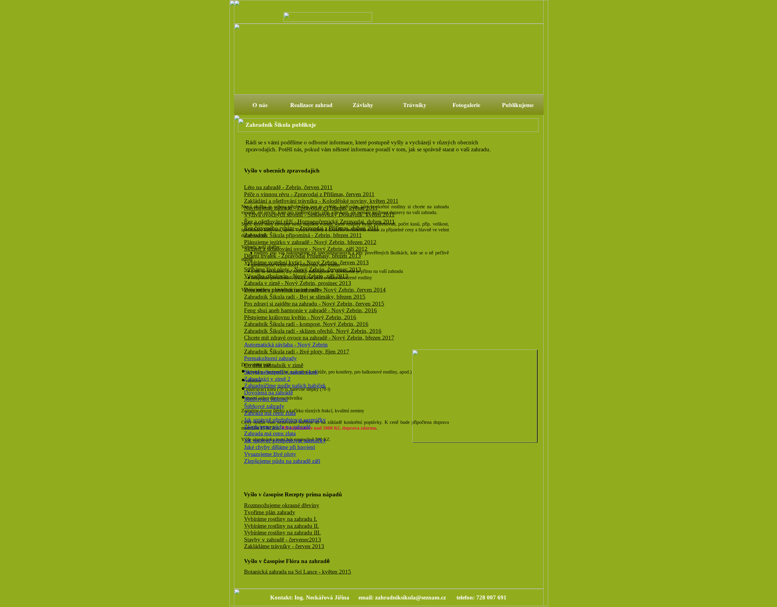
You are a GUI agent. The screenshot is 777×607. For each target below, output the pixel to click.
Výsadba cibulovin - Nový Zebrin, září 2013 (296, 276)
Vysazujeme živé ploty (270, 454)
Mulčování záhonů (266, 399)
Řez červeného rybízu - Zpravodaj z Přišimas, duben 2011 (311, 228)
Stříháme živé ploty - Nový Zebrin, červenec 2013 (302, 269)
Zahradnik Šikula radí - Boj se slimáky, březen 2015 (304, 296)
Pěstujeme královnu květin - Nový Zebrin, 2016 (300, 317)
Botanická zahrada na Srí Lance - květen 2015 (297, 571)
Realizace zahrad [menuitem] (311, 105)
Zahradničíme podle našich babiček (285, 385)
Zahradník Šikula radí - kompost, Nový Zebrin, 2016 (306, 324)
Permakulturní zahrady (270, 358)
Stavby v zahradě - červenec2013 (282, 539)
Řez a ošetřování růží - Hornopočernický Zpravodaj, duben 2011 (319, 221)
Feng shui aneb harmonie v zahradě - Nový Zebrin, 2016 (310, 310)
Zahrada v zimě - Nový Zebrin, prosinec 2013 (297, 283)
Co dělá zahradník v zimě (273, 365)
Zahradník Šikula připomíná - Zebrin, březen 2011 (303, 235)
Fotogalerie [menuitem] (466, 105)
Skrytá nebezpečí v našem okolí (281, 372)
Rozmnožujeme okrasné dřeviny (281, 505)
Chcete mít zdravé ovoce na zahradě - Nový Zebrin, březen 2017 (319, 337)
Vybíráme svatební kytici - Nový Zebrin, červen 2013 (306, 262)
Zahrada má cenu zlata (270, 413)
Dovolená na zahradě (268, 392)
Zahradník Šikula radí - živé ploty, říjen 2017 (296, 351)
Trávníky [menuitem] (414, 105)
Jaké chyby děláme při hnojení (279, 447)
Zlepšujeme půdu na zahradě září (282, 461)
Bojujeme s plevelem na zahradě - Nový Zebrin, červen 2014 (315, 290)
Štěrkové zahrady (264, 406)
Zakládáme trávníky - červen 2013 (284, 546)
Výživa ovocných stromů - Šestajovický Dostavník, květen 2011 (319, 214)
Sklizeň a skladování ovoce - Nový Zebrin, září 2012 (306, 249)
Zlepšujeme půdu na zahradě (277, 427)
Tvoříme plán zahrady (269, 512)
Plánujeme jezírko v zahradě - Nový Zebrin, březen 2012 (310, 242)
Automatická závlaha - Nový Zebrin (286, 344)
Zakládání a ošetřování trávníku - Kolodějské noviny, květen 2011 (321, 201)
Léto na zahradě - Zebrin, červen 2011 (288, 187)
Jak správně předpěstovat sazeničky (285, 420)
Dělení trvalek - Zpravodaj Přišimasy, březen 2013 (302, 256)
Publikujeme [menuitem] (518, 105)
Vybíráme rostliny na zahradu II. (281, 526)
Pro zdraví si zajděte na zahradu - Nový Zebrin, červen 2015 (314, 303)
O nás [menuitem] (260, 105)
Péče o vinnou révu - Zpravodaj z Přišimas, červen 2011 (309, 194)
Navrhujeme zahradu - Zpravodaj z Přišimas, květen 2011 (311, 208)
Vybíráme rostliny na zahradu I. (280, 519)
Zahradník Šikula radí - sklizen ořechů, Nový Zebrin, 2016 (313, 331)
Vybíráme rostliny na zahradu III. (282, 532)
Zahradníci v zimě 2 (267, 379)
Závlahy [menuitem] (363, 105)
